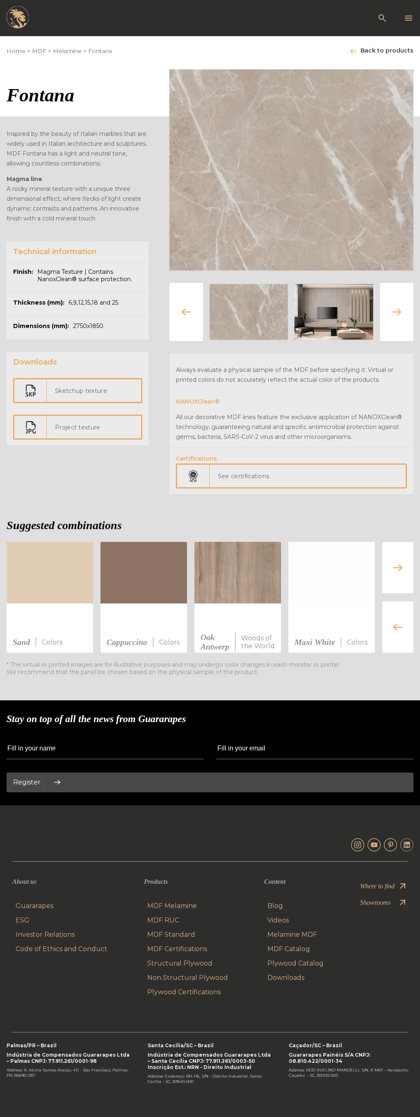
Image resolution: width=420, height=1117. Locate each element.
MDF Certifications (177, 949)
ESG (23, 920)
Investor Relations (45, 934)
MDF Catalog (288, 949)
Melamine (67, 51)
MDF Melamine (172, 906)
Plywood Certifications (184, 992)
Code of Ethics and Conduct (61, 949)
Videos (278, 920)
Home (16, 51)
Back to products (387, 50)
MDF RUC (163, 920)
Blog (275, 906)
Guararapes (34, 906)
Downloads (285, 978)
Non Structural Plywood (187, 978)
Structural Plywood (179, 963)
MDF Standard (171, 934)
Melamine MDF (292, 934)
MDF (39, 51)
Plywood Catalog (295, 963)
